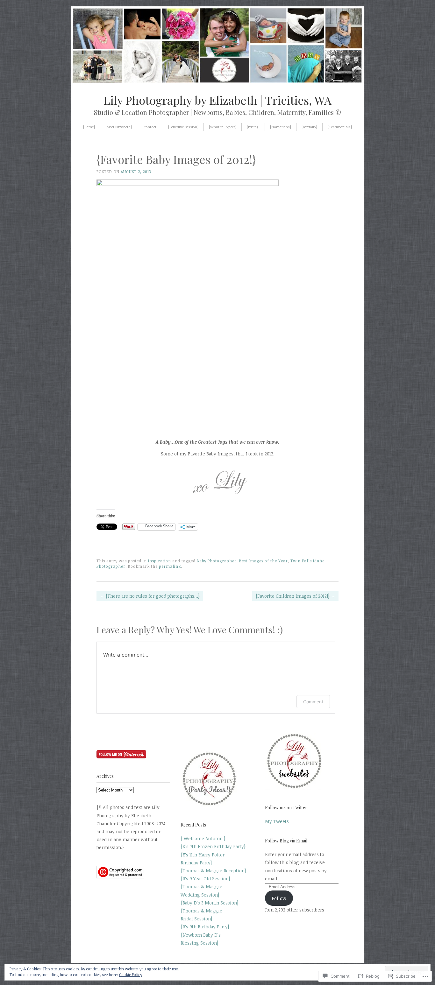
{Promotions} (280, 126)
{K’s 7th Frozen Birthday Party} (213, 846)
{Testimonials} (339, 126)
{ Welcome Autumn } (203, 838)
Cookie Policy (130, 974)
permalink (170, 566)
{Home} (89, 126)
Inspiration (159, 560)
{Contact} (150, 126)
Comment (313, 701)
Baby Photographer (217, 560)
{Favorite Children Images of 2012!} (295, 596)
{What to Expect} (223, 126)
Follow (279, 898)
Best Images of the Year (263, 560)
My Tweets (277, 821)
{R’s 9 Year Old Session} (205, 879)
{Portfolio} (309, 126)
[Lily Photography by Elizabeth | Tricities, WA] (217, 83)
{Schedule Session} (183, 126)
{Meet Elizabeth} (118, 126)
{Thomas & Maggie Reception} (213, 871)
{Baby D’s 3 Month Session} (210, 903)
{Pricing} (253, 126)
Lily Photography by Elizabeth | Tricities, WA (217, 100)
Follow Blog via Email (286, 841)
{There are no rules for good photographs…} (150, 596)
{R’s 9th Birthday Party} (205, 927)
